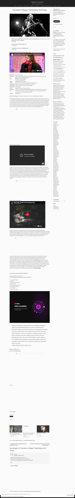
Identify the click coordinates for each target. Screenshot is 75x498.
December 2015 (56, 195)
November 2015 (56, 196)
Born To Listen (37, 2)
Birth (27, 440)
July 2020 (54, 140)
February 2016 (55, 192)
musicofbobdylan (56, 117)
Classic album (60, 61)
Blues (62, 57)
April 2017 (55, 176)
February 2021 (55, 132)
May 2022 (55, 123)
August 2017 (55, 171)
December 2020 (56, 134)
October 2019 (55, 142)
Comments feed (56, 207)
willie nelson (59, 81)
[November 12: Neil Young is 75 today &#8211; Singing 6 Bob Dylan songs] (16, 429)
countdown (55, 64)
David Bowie (59, 65)
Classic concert (55, 63)
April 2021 (55, 129)
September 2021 (56, 124)
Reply (11, 462)
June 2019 (55, 147)
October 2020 (55, 136)
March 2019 (55, 149)
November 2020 (56, 135)
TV (59, 78)
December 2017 (56, 166)
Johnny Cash (62, 71)
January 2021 (55, 133)
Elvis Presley (60, 66)
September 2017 (56, 170)
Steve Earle (57, 75)
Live (60, 72)
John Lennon (58, 71)
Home (16, 5)
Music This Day (26, 5)
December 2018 (56, 152)
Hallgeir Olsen (35, 11)
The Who (61, 76)
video (59, 80)
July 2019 (54, 146)
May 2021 (55, 128)
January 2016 (55, 193)
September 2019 (56, 143)
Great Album (58, 68)
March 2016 (55, 191)
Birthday (29, 440)
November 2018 (56, 153)
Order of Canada (37, 267)
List (58, 72)
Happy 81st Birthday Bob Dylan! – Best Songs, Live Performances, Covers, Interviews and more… (59, 86)
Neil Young (20, 440)
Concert (60, 63)
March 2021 (55, 130)
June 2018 (55, 159)
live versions (63, 72)
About (59, 5)
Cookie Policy (21, 496)
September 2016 (56, 184)
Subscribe (57, 21)
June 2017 (55, 173)
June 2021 (55, 127)
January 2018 (55, 165)
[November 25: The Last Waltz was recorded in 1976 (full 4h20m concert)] (29, 429)
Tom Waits (55, 5)
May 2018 (55, 160)
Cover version (62, 64)
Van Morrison (37, 5)
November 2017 (56, 167)
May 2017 (55, 174)
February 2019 (55, 151)
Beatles (57, 55)
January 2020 (55, 141)
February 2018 (55, 164)
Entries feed (55, 206)
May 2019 (55, 148)
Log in (54, 205)
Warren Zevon (55, 81)
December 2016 (56, 180)
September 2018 (56, 155)
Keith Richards (55, 72)
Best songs (61, 55)
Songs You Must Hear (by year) (46, 5)
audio (54, 55)
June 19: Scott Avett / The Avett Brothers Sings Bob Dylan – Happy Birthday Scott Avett (59, 97)
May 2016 (55, 189)
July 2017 (54, 172)
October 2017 (55, 168)
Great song (57, 69)
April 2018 (55, 161)
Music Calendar (15, 440)
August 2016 (55, 185)
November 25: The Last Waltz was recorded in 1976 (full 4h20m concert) (29, 434)
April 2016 (55, 190)
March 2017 (55, 177)
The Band (61, 75)
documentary (55, 66)
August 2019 (55, 145)
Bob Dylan (32, 5)
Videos (63, 80)
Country (59, 64)
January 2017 (55, 179)
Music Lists (20, 5)
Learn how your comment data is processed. (32, 491)
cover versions (55, 65)
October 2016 (55, 183)
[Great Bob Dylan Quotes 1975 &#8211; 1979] (43, 429)
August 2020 (55, 139)
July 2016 (54, 186)
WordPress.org (56, 208)
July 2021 (54, 126)
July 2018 (54, 158)
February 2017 (55, 178)
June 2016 (55, 187)
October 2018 (55, 154)
